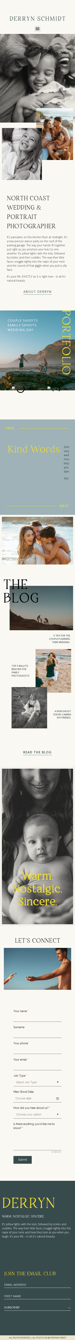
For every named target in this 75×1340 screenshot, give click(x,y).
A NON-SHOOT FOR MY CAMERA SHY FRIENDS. (62, 714)
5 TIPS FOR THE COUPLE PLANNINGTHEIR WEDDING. (59, 639)
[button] (37, 29)
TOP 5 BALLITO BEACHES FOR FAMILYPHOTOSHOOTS (20, 670)
